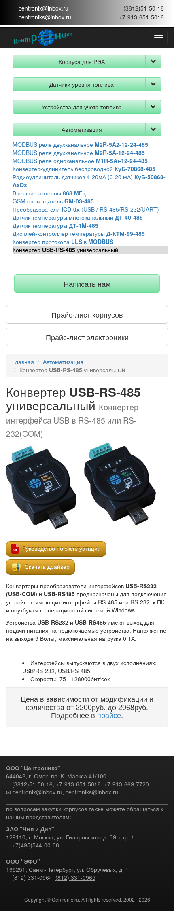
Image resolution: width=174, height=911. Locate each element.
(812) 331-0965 (75, 877)
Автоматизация (82, 129)
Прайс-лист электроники (87, 337)
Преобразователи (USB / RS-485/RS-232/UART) (86, 209)
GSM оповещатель (53, 201)
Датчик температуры (55, 225)
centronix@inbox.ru (43, 8)
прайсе (109, 715)
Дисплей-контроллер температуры (79, 233)
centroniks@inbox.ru (45, 17)
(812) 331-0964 (32, 877)
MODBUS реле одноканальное (80, 161)
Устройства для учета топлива (82, 107)
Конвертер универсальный (65, 250)
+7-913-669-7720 (126, 784)
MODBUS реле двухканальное (80, 144)
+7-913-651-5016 (141, 17)
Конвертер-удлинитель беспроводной (84, 169)
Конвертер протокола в (63, 241)
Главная (23, 362)
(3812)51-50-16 (143, 8)
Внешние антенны (49, 193)
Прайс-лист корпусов (87, 314)
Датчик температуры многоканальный (78, 217)
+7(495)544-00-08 (35, 845)
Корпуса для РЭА (82, 61)
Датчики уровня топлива (81, 84)
